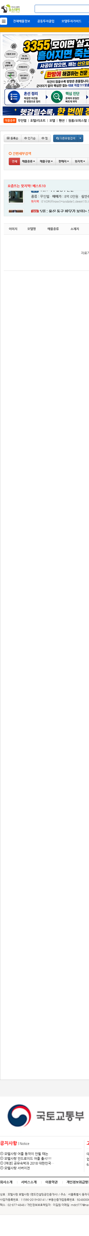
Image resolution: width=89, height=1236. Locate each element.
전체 (14, 161)
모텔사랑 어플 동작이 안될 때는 (26, 1154)
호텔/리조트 (38, 120)
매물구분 (45, 161)
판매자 (63, 161)
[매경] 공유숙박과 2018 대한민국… (29, 1163)
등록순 (14, 138)
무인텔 (22, 120)
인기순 (31, 138)
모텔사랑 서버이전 (17, 1168)
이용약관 (51, 1182)
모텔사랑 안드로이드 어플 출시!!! (28, 1158)
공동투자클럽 (45, 21)
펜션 (62, 120)
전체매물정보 (21, 21)
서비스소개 (29, 1182)
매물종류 (27, 161)
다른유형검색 (67, 138)
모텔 (52, 120)
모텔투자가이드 (71, 21)
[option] (45, 1116)
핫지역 (79, 161)
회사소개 (6, 1182)
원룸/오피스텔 (77, 120)
